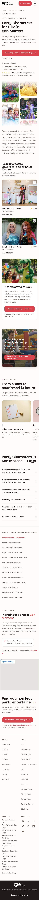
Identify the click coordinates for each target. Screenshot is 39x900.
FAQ (22, 769)
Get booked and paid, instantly (21, 725)
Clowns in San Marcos (10, 587)
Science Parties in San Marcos (13, 577)
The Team (24, 779)
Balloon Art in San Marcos (11, 543)
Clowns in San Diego (9, 873)
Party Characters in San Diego (13, 592)
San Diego (12, 11)
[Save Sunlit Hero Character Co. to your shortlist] (34, 182)
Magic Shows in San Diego (9, 831)
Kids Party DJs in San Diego (9, 852)
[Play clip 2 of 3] (19, 364)
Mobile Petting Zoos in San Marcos (15, 558)
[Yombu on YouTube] (23, 831)
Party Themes (26, 759)
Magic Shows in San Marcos (12, 553)
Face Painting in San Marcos (12, 548)
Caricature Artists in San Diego (9, 868)
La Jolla (4, 754)
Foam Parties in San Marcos (12, 572)
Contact (24, 784)
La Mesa (5, 759)
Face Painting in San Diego (9, 826)
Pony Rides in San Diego (8, 847)
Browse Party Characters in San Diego (17, 357)
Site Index (24, 809)
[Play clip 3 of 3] (30, 364)
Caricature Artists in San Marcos (13, 582)
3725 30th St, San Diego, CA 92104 (19, 643)
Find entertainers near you (16, 720)
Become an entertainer (19, 895)
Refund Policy (26, 799)
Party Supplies (26, 754)
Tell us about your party (12, 429)
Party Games (26, 749)
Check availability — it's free (20, 309)
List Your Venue (26, 789)
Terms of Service (27, 804)
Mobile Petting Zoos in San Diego (9, 842)
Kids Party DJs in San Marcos (12, 568)
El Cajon (5, 749)
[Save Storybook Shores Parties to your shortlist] (34, 220)
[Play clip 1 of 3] (9, 364)
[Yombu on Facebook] (23, 821)
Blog (22, 744)
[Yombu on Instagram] (33, 821)
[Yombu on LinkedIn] (33, 826)
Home (4, 11)
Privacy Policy (26, 794)
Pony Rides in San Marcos (11, 563)
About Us (24, 774)
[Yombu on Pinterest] (23, 826)
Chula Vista (6, 744)
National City (6, 764)
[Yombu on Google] (28, 826)
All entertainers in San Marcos (13, 538)
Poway (4, 774)
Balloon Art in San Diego (8, 821)
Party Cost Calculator (29, 764)
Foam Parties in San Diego (9, 857)
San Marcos (22, 11)
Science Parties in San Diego (10, 862)
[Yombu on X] (28, 821)
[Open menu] (35, 3)
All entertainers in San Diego (12, 597)
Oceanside (5, 769)
